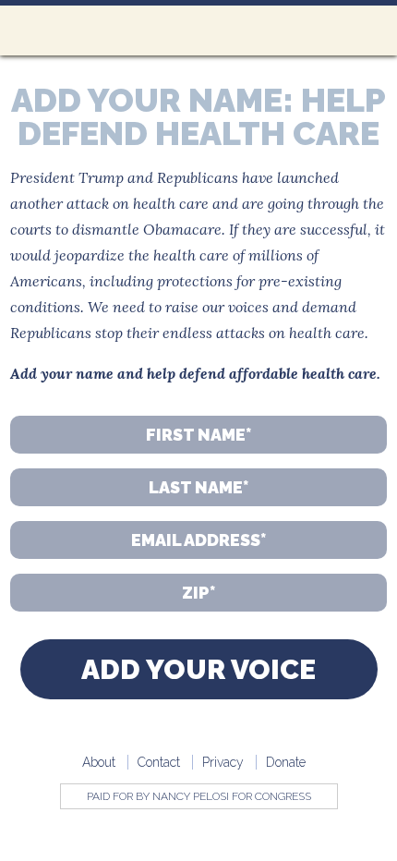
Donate (286, 762)
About (98, 762)
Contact (159, 762)
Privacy (223, 762)
